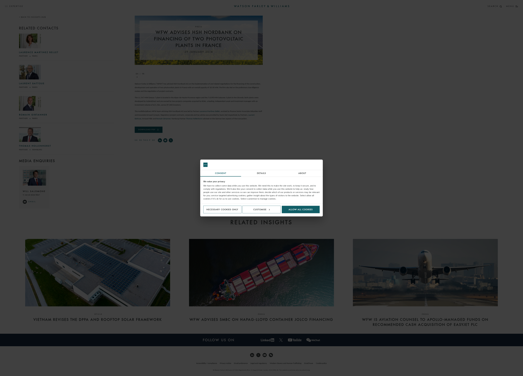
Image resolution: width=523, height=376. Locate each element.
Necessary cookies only (222, 209)
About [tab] (302, 173)
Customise (260, 209)
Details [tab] (261, 173)
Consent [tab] (220, 173)
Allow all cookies (301, 209)
